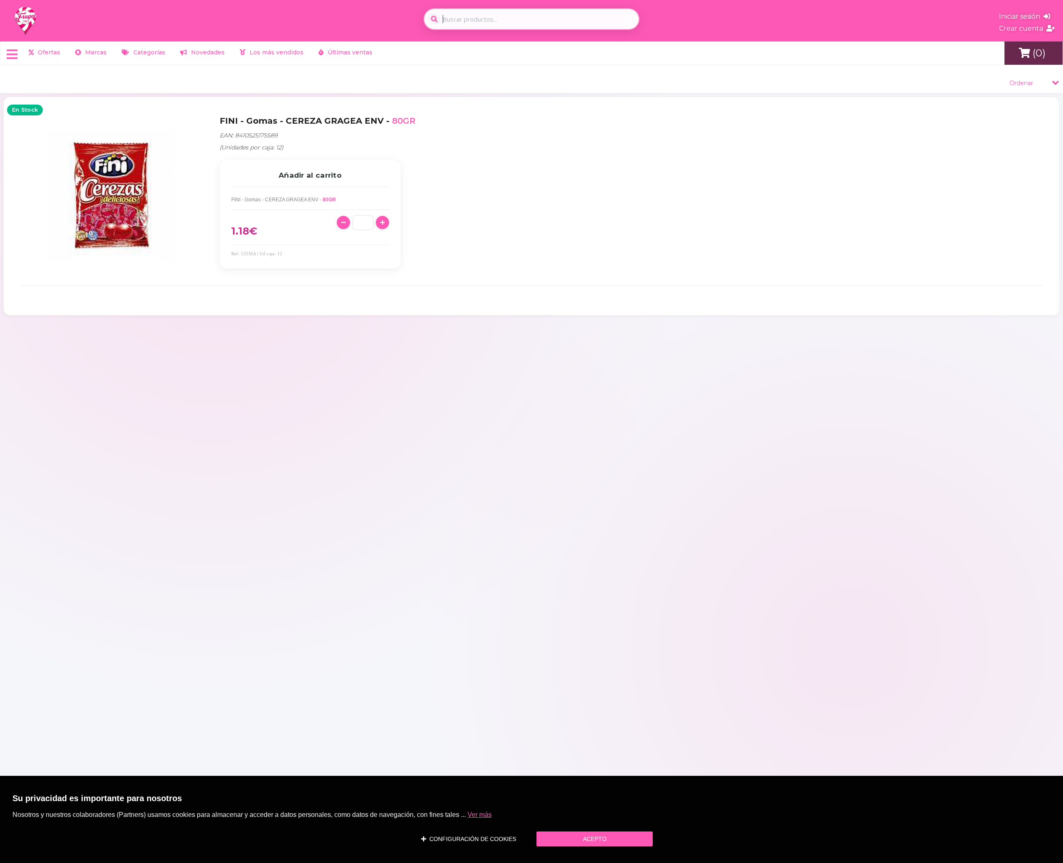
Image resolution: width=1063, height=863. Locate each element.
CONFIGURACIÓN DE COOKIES (471, 839)
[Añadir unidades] (382, 222)
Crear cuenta (1022, 28)
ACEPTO (595, 839)
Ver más (480, 814)
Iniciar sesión (1021, 16)
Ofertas (48, 52)
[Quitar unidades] (343, 222)
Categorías (148, 52)
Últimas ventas (349, 52)
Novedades (207, 52)
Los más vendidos (276, 52)
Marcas (95, 52)
